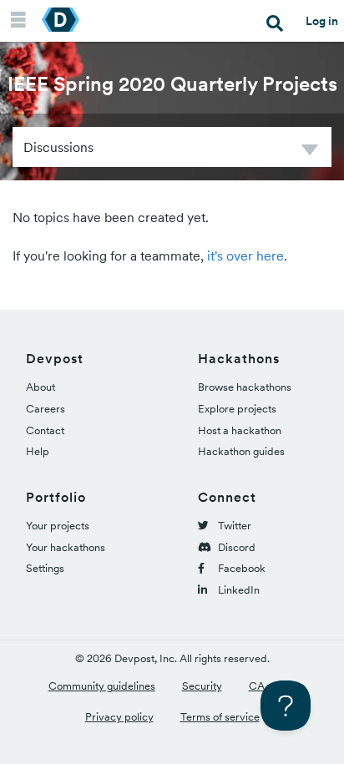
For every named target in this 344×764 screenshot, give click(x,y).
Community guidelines (101, 686)
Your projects (57, 526)
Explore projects (237, 409)
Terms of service (220, 717)
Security (202, 686)
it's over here (245, 255)
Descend (309, 152)
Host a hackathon (239, 430)
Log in (322, 20)
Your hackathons (65, 547)
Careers (45, 409)
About (40, 387)
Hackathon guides (241, 451)
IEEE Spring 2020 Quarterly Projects (172, 84)
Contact (45, 430)
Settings (45, 568)
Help (37, 451)
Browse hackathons (244, 387)
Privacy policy (119, 717)
